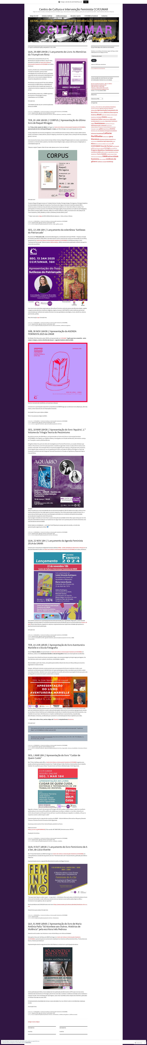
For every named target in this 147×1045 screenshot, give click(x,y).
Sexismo (58, 325)
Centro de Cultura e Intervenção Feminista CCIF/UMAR (73, 9)
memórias (63, 114)
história (112, 129)
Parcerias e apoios (76, 16)
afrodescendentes (39, 748)
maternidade (94, 141)
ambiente (110, 108)
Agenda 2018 (35, 1013)
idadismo (102, 131)
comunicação (109, 117)
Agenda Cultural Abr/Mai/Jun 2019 (47, 113)
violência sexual (73, 1014)
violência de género (65, 325)
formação (93, 129)
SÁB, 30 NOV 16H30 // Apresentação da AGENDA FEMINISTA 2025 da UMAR (52, 333)
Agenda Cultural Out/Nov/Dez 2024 (47, 422)
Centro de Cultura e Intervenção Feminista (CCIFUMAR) (61, 762)
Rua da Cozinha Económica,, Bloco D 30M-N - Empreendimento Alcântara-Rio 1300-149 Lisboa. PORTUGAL (101, 85)
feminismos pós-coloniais (98, 125)
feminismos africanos (109, 123)
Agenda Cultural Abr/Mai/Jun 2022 (47, 746)
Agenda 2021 (35, 839)
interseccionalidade (72, 748)
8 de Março (93, 106)
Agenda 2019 (35, 916)
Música (93, 144)
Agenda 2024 (35, 422)
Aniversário (94, 110)
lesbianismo (106, 136)
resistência (94, 152)
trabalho (69, 114)
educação (113, 119)
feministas (101, 127)
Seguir (94, 60)
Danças (108, 119)
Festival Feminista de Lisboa (109, 127)
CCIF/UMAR (63, 338)
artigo (40, 216)
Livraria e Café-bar (47, 16)
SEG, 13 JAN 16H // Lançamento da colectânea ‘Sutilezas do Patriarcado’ (56, 231)
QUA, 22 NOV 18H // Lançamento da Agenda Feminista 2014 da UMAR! (55, 542)
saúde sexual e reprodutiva (107, 152)
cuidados (55, 841)
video (100, 159)
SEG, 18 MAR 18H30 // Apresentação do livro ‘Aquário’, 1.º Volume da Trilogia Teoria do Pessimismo (57, 431)
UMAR (72, 637)
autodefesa (101, 112)
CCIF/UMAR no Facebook (91, 16)
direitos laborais (57, 114)
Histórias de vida (95, 131)
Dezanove (70, 719)
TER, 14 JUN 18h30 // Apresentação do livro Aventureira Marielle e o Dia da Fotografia (56, 646)
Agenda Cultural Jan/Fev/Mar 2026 (47, 222)
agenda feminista (39, 424)
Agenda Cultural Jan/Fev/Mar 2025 (47, 324)
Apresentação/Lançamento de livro (43, 114)
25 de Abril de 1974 (39, 637)
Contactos (104, 16)
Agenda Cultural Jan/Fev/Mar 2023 (47, 533)
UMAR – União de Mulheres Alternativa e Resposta (71, 547)
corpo (54, 224)
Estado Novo (102, 121)
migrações (109, 141)
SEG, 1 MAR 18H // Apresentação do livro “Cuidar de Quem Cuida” (54, 757)
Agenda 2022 (35, 746)
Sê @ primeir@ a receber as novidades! (102, 47)
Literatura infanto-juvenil (106, 139)
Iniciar (86, 1)
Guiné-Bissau (106, 129)
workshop (110, 161)
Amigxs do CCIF (34, 16)
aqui (38, 317)
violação (104, 159)
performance (98, 148)
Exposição (64, 748)
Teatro (99, 154)
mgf (104, 141)
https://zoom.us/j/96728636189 (36, 829)
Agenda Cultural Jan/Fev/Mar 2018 (47, 1013)
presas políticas (113, 148)
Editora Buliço (54, 242)
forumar (97, 129)
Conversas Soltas (96, 119)
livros (114, 139)
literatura (55, 535)
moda (114, 141)
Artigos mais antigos (34, 1022)
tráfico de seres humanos (96, 156)
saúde (99, 152)
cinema (104, 117)
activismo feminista (110, 107)
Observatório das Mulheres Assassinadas (104, 143)
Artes (96, 112)
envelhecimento (95, 121)
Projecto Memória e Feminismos (102, 150)
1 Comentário (31, 639)
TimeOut (56, 719)
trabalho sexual (110, 154)
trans (115, 154)
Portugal (107, 148)
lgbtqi (111, 136)
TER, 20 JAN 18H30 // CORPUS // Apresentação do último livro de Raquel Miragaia (57, 121)
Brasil (54, 325)
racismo (116, 150)
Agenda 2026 (35, 113)
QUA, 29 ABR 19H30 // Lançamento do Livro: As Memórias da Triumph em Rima (57, 53)
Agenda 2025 (35, 324)
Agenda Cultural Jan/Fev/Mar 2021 (47, 839)
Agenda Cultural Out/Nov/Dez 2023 (47, 636)
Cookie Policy (28, 1042)
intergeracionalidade (111, 131)
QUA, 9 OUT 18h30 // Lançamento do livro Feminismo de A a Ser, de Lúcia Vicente (57, 848)
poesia (61, 224)
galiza (57, 224)
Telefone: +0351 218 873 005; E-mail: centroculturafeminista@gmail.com (100, 88)
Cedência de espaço (61, 16)
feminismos (56, 918)
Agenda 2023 (35, 533)
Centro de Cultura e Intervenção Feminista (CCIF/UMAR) (54, 111)
